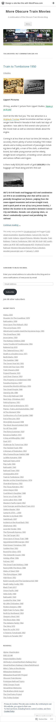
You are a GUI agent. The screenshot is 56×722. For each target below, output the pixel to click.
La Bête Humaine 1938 (12, 457)
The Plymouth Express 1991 (14, 532)
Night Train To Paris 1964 (13, 610)
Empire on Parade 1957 (12, 636)
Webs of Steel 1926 (11, 571)
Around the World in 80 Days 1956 (17, 386)
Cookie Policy (9, 711)
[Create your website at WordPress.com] (28, 3)
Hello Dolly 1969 (9, 594)
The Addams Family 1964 (13, 623)
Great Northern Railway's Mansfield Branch (21, 665)
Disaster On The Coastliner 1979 (16, 318)
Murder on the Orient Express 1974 (17, 480)
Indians (16, 238)
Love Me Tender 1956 (12, 529)
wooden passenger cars (13, 251)
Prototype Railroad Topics (13, 681)
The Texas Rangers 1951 (13, 486)
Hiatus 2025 (8, 315)
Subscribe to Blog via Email (15, 268)
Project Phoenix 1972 (11, 373)
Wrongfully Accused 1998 (13, 422)
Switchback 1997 (10, 519)
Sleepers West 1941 (11, 616)
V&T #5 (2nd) (37, 241)
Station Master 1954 (11, 509)
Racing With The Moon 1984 (14, 568)
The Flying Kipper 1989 (12, 574)
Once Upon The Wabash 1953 (15, 324)
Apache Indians (25, 235)
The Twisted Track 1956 (12, 448)
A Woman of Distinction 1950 (15, 451)
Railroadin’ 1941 (9, 467)
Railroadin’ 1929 (9, 597)
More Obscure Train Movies (28, 11)
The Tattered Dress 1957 (13, 350)
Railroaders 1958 (10, 321)
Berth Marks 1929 (10, 357)
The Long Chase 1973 (12, 328)
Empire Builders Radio (12, 658)
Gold (10, 238)
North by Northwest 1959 (13, 613)
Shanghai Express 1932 (12, 483)
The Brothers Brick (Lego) (13, 691)
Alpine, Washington (11, 652)
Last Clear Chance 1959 (12, 376)
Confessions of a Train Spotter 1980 (18, 415)
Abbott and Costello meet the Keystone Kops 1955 (23, 331)
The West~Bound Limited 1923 (15, 425)
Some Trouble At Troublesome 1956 (17, 344)
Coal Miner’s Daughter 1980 (14, 493)
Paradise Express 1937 (12, 383)
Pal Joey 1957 (8, 561)
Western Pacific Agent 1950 (14, 503)
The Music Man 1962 (11, 619)
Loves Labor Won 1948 (12, 499)
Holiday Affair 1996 (11, 558)
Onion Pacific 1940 (10, 590)
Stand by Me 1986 (10, 392)
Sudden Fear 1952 (10, 548)
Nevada (44, 238)
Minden (36, 238)
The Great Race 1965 (11, 334)
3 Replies (7, 73)
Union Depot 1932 (10, 490)
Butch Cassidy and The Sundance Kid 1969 (20, 581)
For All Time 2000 (10, 428)
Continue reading (12, 225)
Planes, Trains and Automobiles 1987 (18, 409)
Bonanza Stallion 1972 (12, 435)
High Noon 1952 (9, 577)
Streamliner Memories (12, 688)
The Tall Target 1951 (11, 535)
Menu (28, 24)
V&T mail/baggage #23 (25, 244)
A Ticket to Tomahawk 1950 (14, 632)
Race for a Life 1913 (11, 629)
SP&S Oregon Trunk (11, 684)
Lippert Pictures (26, 238)
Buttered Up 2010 (10, 347)
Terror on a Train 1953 (12, 496)
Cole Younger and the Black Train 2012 (19, 506)
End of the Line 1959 (11, 418)
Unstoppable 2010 (10, 474)
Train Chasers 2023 (11, 370)
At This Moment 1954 (11, 412)
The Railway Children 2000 (14, 341)
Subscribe (10, 292)
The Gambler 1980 (10, 360)
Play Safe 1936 (9, 464)
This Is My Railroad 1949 (13, 396)
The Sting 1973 (9, 626)
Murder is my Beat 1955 (12, 516)
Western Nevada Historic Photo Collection (28, 248)
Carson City (37, 235)
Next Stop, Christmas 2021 (14, 399)
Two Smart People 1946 (12, 389)
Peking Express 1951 (11, 402)
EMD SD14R (8, 655)
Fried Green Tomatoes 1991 (14, 545)
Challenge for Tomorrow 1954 (15, 444)
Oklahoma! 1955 (9, 525)
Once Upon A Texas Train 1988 (15, 538)
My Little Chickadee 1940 (13, 603)
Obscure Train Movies (12, 678)
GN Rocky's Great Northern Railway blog (19, 662)
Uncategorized (30, 231)
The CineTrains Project (12, 694)
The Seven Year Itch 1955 (13, 363)
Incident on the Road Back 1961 (16, 522)
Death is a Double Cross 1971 (15, 353)
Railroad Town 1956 (11, 470)
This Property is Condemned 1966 (17, 379)
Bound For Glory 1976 (12, 551)
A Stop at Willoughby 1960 (13, 438)
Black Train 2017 (9, 587)
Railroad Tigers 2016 (11, 461)
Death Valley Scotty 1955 (13, 584)
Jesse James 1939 (10, 337)
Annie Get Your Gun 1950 (13, 366)
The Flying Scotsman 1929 (13, 431)
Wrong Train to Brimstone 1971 (15, 405)
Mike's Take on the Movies (14, 668)
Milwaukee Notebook (12, 671)
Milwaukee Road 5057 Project (15, 675)
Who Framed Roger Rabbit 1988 (16, 454)
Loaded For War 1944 (12, 600)
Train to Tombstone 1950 (19, 66)
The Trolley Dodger (11, 697)
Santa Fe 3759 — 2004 (12, 512)
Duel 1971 (7, 441)
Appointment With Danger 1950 (16, 542)
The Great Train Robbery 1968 (15, 564)
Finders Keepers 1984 (12, 606)
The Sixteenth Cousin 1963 (14, 555)
